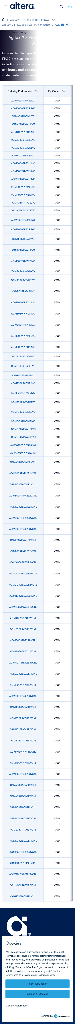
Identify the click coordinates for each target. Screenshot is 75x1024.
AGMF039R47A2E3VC (23, 411)
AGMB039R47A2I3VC (23, 313)
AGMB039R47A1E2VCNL (23, 484)
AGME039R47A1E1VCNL (23, 829)
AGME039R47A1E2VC (23, 335)
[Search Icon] (61, 7)
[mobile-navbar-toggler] (5, 7)
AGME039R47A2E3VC (23, 366)
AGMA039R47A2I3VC (23, 171)
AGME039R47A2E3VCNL (23, 529)
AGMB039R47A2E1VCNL (23, 807)
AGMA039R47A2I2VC (23, 163)
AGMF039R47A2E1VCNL (23, 729)
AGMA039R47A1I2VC (23, 124)
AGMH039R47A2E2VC (23, 202)
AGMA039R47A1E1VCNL (23, 740)
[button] (53, 19)
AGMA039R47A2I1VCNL (23, 618)
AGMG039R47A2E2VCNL (23, 573)
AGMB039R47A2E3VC (23, 280)
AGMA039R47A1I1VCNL (23, 751)
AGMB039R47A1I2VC (23, 250)
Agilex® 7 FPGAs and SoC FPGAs (29, 19)
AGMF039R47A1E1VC (23, 375)
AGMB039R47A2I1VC (23, 291)
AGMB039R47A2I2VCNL (23, 707)
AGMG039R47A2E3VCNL (23, 584)
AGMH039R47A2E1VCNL (23, 896)
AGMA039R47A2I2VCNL (23, 785)
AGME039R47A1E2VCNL (23, 506)
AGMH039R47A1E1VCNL (23, 885)
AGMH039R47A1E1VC (23, 179)
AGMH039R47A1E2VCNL (23, 595)
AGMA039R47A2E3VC (23, 147)
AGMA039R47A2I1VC (23, 155)
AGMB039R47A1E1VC (23, 219)
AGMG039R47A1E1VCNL (23, 863)
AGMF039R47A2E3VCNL (23, 851)
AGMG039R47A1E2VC (23, 429)
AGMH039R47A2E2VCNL (23, 606)
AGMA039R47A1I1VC (23, 116)
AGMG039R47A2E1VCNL (23, 874)
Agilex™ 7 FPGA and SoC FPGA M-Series (26, 24)
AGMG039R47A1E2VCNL (23, 562)
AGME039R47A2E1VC (23, 347)
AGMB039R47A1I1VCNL (23, 640)
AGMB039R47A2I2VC (23, 302)
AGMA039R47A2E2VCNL (23, 473)
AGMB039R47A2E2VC (23, 270)
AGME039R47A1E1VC (23, 324)
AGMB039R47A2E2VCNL (23, 495)
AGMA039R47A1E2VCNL (23, 462)
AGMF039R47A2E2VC (23, 402)
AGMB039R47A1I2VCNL (23, 684)
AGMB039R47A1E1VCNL (23, 629)
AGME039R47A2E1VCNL (23, 840)
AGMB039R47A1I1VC (23, 238)
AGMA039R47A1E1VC (23, 100)
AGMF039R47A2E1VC (23, 392)
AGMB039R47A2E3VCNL (23, 696)
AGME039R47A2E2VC (23, 356)
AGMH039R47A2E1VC (23, 194)
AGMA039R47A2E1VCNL (23, 673)
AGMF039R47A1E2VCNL (23, 540)
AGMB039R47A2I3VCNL (23, 818)
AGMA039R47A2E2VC (23, 139)
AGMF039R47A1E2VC (23, 383)
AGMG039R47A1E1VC (23, 421)
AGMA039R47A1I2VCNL (23, 762)
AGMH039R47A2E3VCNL (23, 662)
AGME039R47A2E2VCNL (23, 517)
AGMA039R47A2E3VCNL (23, 773)
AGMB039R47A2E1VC (23, 261)
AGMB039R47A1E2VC (23, 229)
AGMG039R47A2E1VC (23, 437)
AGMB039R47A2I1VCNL (23, 651)
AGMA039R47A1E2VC (23, 108)
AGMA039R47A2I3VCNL (23, 796)
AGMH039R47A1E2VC (23, 186)
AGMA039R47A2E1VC (23, 132)
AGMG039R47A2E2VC (23, 444)
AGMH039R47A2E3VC (23, 210)
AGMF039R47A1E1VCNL (23, 718)
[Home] (22, 7)
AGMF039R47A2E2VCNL (23, 551)
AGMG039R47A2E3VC (23, 452)
